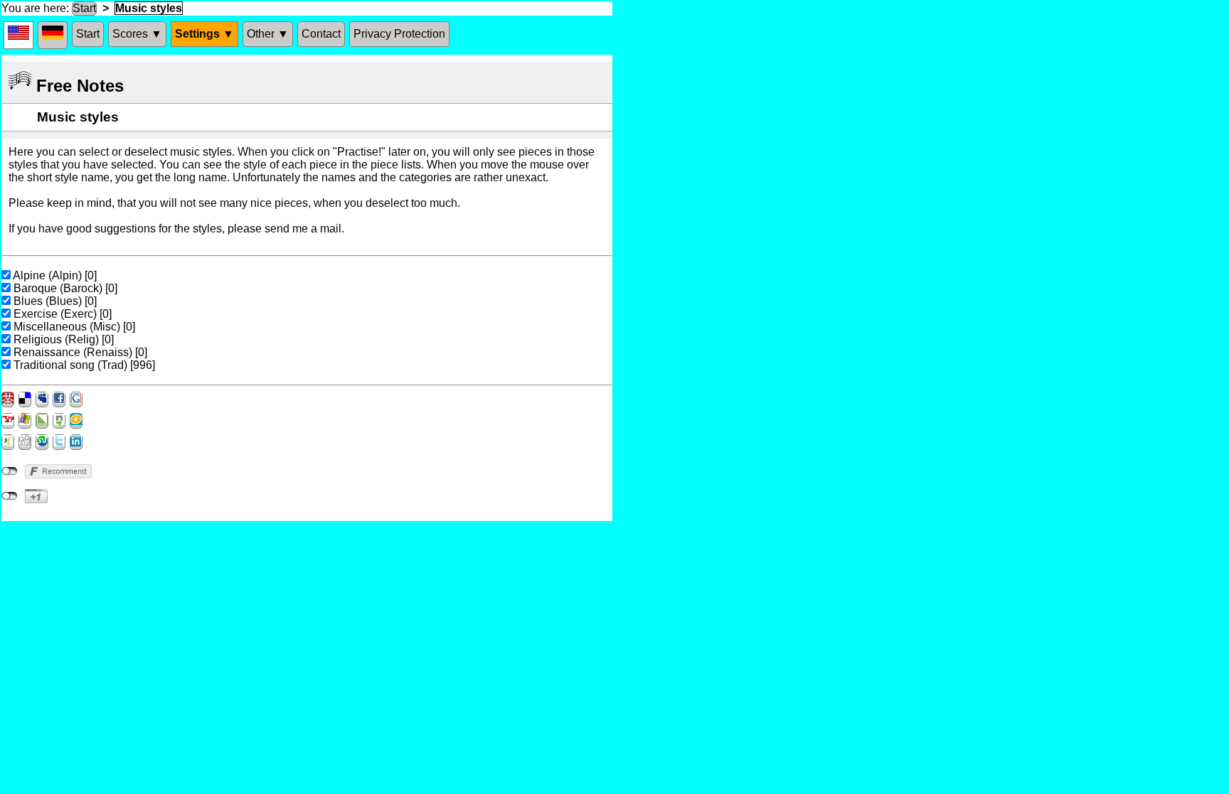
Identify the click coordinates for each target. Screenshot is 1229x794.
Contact (321, 34)
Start (84, 8)
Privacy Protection (399, 34)
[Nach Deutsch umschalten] (53, 35)
